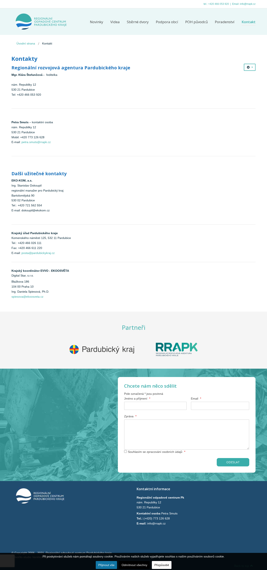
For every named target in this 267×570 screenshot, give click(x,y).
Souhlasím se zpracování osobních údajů (156, 451)
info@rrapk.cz (248, 4)
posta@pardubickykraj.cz (38, 253)
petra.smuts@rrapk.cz (36, 142)
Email (196, 398)
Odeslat (233, 462)
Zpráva (130, 416)
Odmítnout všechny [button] (134, 565)
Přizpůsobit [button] (161, 565)
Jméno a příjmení (137, 398)
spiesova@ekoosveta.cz (27, 296)
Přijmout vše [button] (106, 565)
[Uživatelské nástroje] (250, 67)
